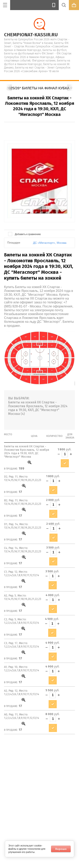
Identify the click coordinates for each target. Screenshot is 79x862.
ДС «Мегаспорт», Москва (49, 242)
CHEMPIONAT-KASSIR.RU (31, 34)
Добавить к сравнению (27, 234)
